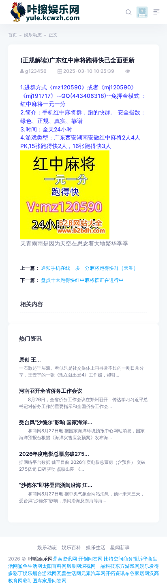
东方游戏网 (127, 566)
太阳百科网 (54, 566)
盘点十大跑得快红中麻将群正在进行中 (82, 280)
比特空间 (113, 559)
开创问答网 (90, 559)
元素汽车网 (93, 573)
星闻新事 (120, 547)
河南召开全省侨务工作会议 (50, 391)
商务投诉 (133, 559)
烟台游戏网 (44, 573)
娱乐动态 (33, 35)
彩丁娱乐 (22, 573)
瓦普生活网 (69, 573)
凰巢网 (73, 566)
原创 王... (30, 360)
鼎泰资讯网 (65, 559)
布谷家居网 (137, 573)
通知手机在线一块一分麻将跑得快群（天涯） (89, 268)
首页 (12, 35)
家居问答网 (54, 580)
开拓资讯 (115, 573)
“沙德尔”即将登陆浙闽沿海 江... (55, 485)
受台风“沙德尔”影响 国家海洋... (55, 422)
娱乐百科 (71, 547)
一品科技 (105, 566)
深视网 (88, 566)
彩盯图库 (32, 580)
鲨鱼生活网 (30, 566)
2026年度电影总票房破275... (54, 454)
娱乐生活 (95, 547)
